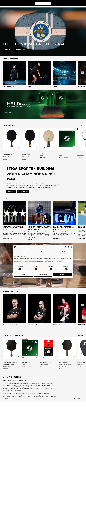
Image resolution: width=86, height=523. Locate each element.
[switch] (35, 269)
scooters (18, 388)
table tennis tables (39, 388)
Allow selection (43, 274)
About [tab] (63, 251)
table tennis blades (8, 390)
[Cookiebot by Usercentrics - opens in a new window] (66, 247)
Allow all (62, 274)
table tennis (8, 393)
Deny (23, 274)
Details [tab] (43, 251)
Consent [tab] (23, 252)
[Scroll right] (81, 144)
